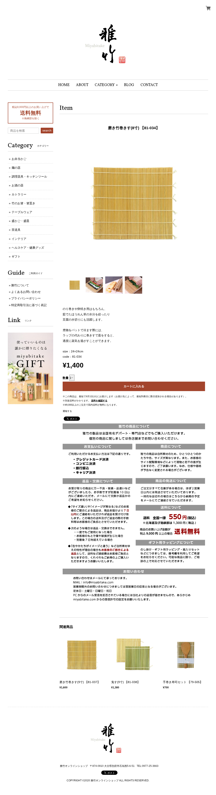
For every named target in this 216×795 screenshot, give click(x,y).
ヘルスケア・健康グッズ (28, 247)
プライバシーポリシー (26, 298)
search (46, 130)
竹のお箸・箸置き (23, 203)
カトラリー (19, 194)
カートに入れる (134, 386)
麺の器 (16, 167)
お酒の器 (17, 185)
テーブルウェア (22, 212)
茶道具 (16, 229)
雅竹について (20, 285)
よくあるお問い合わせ (26, 291)
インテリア (19, 238)
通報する (67, 411)
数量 (66, 378)
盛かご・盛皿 (20, 221)
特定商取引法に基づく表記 (29, 305)
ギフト (16, 256)
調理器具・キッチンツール (29, 176)
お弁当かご (19, 159)
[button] (106, 85)
